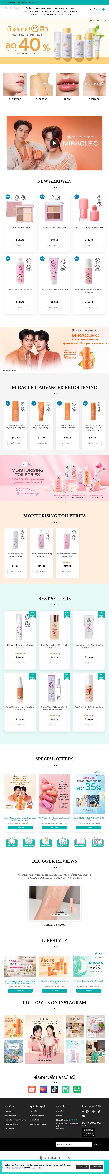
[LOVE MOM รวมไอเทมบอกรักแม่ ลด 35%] (89, 794)
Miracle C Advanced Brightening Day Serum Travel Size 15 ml (93, 427)
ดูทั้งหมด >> (100, 772)
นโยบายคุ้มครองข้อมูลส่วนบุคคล (15, 1120)
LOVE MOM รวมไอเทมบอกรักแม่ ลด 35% (88, 819)
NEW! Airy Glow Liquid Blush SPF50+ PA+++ (54, 819)
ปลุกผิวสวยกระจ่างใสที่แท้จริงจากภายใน (54, 982)
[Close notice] (100, 1166)
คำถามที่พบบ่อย (9, 1128)
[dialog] (54, 1167)
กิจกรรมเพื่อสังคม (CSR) (12, 1115)
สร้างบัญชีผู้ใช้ (22, 2)
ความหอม (94, 98)
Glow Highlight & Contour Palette (20, 228)
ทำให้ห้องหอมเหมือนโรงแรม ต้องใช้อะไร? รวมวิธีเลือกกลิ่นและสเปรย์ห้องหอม (20, 982)
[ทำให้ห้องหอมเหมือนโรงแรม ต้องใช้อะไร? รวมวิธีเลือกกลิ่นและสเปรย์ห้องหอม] (20, 966)
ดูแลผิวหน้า (15, 98)
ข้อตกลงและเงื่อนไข (11, 1124)
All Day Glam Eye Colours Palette (54, 228)
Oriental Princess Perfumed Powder (20, 290)
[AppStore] (88, 1130)
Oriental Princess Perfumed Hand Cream (54, 290)
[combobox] (90, 9)
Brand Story (8, 1111)
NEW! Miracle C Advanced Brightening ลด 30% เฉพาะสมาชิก (20, 819)
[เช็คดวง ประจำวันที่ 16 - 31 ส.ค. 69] (89, 966)
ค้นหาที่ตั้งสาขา (61, 1111)
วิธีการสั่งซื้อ (34, 1111)
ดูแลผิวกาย (41, 98)
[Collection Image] (15, 84)
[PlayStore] (88, 1134)
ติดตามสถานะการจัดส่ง (38, 1124)
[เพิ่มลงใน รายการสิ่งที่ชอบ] (32, 221)
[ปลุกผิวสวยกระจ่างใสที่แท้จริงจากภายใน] (54, 966)
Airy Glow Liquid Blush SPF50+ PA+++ (89, 228)
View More (20, 827)
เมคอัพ (67, 98)
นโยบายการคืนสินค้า (37, 1115)
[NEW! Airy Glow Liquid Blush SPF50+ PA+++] (54, 794)
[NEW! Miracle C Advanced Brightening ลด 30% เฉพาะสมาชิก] (20, 794)
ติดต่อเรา (59, 1115)
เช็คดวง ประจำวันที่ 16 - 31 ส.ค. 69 (89, 981)
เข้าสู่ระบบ (11, 2)
